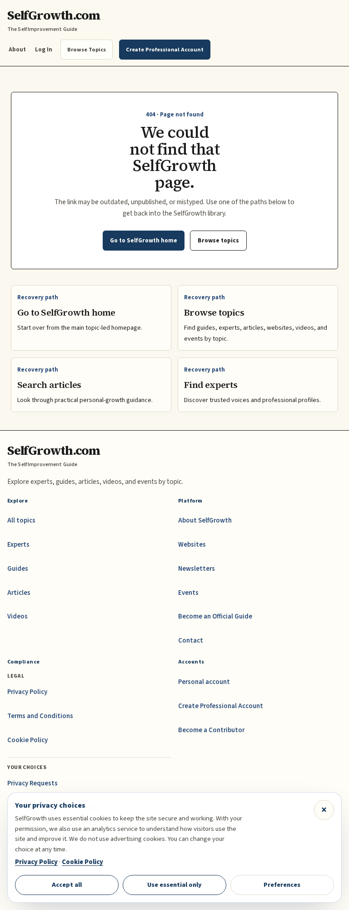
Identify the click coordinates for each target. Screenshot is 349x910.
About (17, 49)
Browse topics (218, 240)
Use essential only (174, 885)
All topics (21, 520)
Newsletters (196, 568)
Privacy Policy (27, 692)
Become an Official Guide (215, 616)
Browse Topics (86, 49)
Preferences (282, 885)
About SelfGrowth (205, 520)
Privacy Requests (32, 783)
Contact (190, 640)
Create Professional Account (220, 706)
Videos (17, 616)
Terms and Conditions (40, 716)
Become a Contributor (211, 730)
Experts (18, 544)
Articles (18, 593)
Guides (17, 568)
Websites (192, 544)
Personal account (204, 682)
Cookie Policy (27, 740)
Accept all (67, 885)
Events (188, 593)
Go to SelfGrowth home (143, 240)
